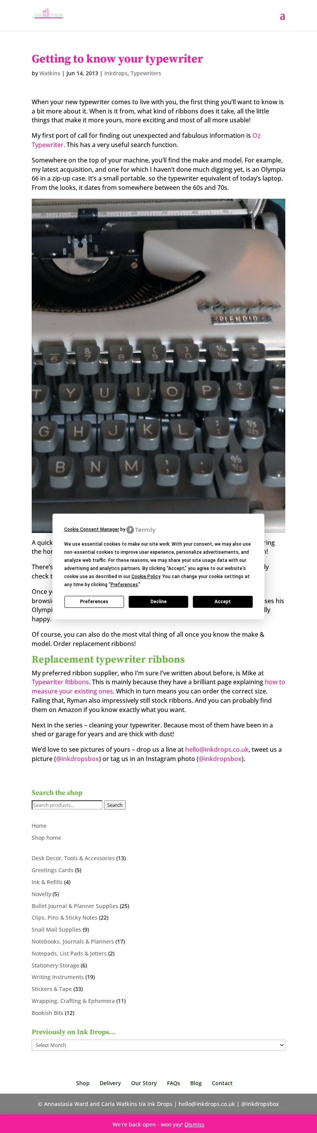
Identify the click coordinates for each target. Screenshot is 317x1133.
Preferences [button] (124, 584)
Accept (223, 601)
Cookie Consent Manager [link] (91, 529)
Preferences (94, 601)
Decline (158, 601)
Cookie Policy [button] (145, 576)
